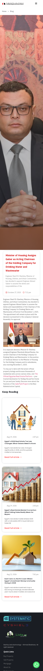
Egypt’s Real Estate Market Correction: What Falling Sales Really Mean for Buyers (20, 512)
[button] (36, 3)
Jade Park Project (21, 384)
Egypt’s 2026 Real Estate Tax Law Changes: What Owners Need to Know (20, 442)
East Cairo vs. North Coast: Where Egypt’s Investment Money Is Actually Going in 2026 (20, 581)
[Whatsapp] (36, 665)
